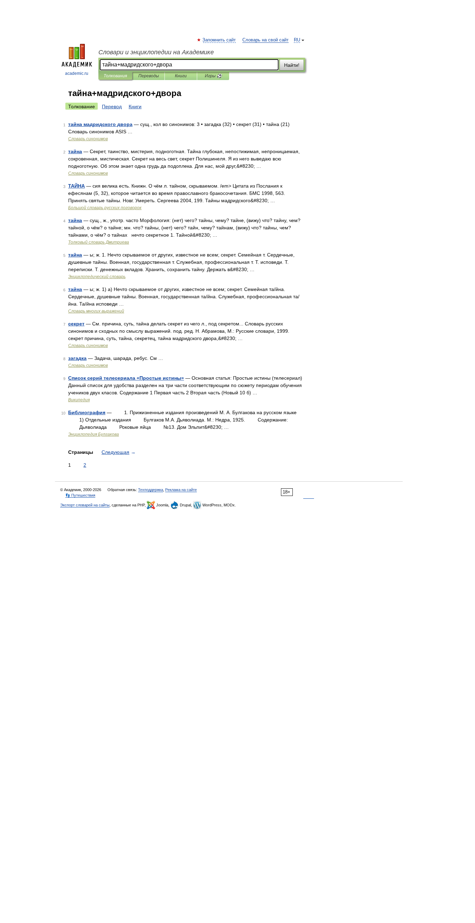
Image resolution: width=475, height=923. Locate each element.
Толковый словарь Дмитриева (98, 242)
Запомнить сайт (219, 40)
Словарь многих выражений (96, 311)
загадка (77, 358)
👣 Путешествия (80, 495)
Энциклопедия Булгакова (93, 434)
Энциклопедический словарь (97, 276)
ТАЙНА (76, 186)
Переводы (148, 75)
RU (297, 40)
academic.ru (76, 73)
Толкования (115, 75)
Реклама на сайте (181, 490)
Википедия (79, 399)
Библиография (86, 412)
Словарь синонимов (88, 138)
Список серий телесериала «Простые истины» (126, 378)
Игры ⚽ (213, 75)
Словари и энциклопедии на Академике (156, 52)
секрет (76, 323)
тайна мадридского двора (100, 124)
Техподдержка (150, 490)
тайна (75, 151)
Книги (181, 75)
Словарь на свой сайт (265, 40)
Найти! (291, 65)
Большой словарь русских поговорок (105, 207)
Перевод (112, 106)
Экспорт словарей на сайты (85, 505)
